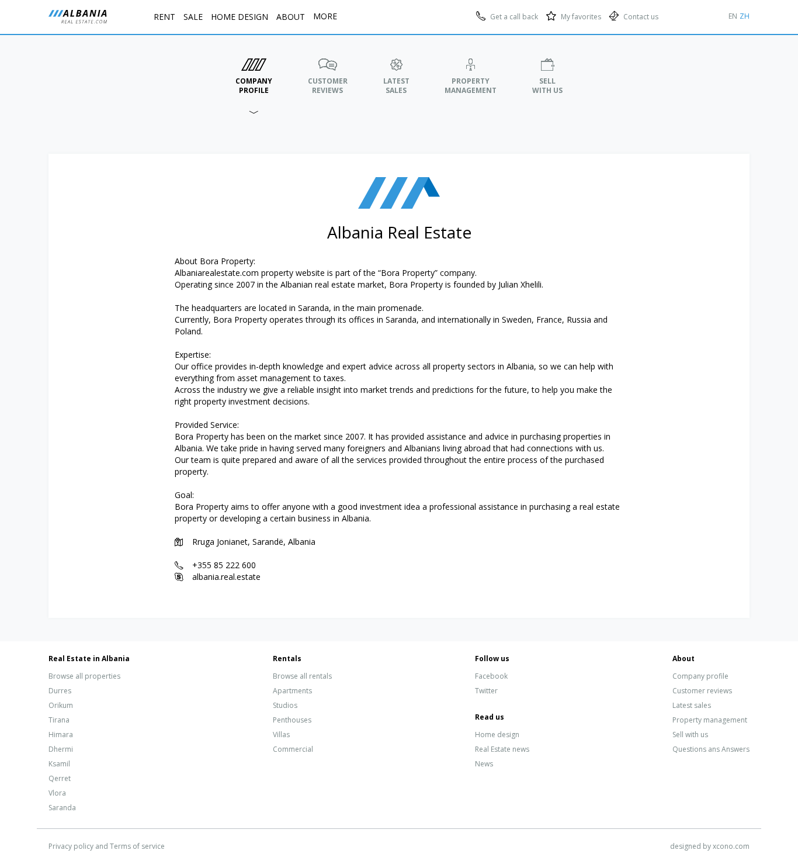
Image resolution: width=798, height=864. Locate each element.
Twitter (486, 691)
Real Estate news (502, 749)
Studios (285, 705)
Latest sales (691, 705)
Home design (497, 734)
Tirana (59, 720)
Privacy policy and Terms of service (106, 846)
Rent (164, 16)
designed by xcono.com (710, 846)
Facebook (491, 676)
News (484, 764)
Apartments (292, 691)
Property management (709, 720)
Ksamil (59, 764)
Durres (59, 691)
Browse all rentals (302, 676)
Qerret (59, 778)
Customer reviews (702, 691)
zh (745, 16)
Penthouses (292, 720)
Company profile (700, 676)
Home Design (239, 16)
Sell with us (690, 734)
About (290, 16)
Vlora (57, 793)
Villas (281, 734)
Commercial (293, 749)
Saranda (62, 808)
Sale (193, 16)
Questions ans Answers (711, 749)
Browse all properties (84, 676)
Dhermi (60, 749)
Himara (60, 734)
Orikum (60, 705)
